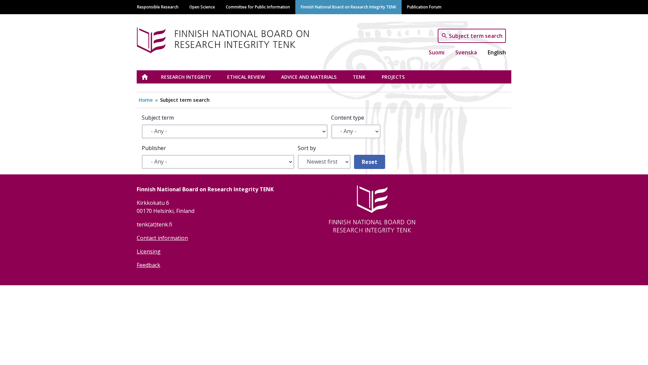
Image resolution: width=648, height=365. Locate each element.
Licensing (149, 251)
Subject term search (476, 35)
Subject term (158, 117)
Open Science (202, 6)
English (497, 52)
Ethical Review (246, 77)
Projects (393, 77)
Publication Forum (424, 6)
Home (146, 99)
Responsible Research (158, 6)
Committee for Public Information (258, 6)
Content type (347, 117)
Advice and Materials (308, 77)
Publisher (154, 148)
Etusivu (149, 77)
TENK (359, 77)
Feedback (148, 265)
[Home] (225, 39)
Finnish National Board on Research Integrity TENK (348, 6)
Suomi (436, 52)
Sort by (307, 148)
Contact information (162, 238)
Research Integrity (186, 77)
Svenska (466, 52)
